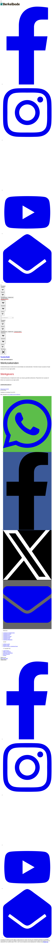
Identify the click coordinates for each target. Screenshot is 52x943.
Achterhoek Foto (6, 635)
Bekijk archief (3, 659)
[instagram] (27, 140)
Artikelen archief (6, 644)
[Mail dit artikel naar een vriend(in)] (27, 628)
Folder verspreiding (7, 651)
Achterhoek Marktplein (7, 639)
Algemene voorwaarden (8, 652)
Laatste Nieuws (6, 650)
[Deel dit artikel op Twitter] (27, 579)
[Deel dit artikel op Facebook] (27, 529)
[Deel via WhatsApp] (27, 451)
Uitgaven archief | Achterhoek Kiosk (10, 646)
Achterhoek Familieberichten (9, 632)
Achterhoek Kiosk (6, 637)
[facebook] (27, 84)
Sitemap (4, 655)
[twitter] (27, 190)
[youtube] (27, 233)
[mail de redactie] (27, 282)
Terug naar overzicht (5, 388)
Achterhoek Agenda (7, 633)
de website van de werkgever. (14, 394)
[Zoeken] (13, 317)
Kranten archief (6, 645)
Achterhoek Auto (6, 638)
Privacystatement (6, 654)
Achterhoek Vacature (7, 636)
